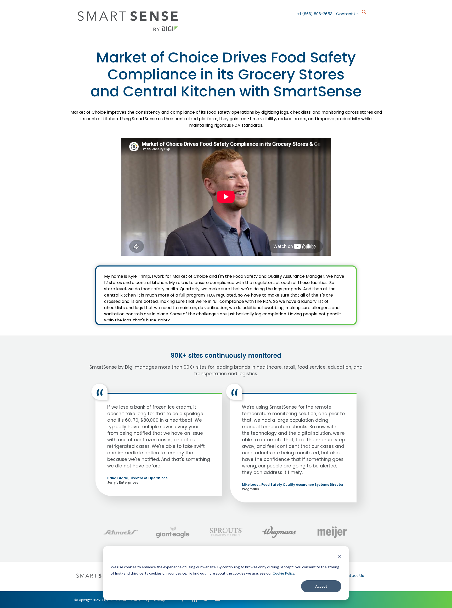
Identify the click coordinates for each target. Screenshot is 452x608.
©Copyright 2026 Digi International (100, 600)
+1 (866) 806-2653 (314, 14)
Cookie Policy (283, 573)
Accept (321, 586)
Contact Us (347, 14)
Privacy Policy (139, 600)
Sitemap (159, 600)
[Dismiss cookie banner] (339, 557)
